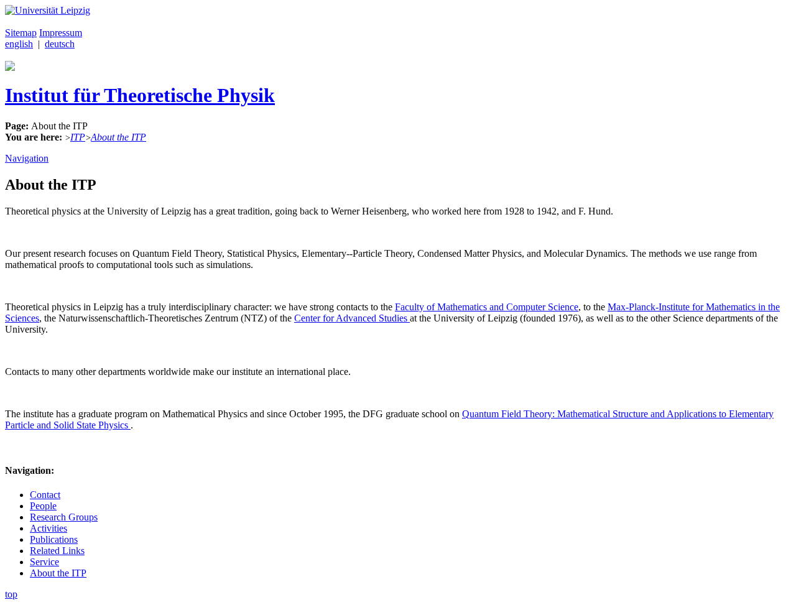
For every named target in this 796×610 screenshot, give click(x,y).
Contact (45, 494)
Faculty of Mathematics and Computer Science (486, 307)
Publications (54, 539)
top (11, 594)
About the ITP (118, 137)
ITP (77, 137)
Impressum (60, 32)
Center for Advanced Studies (352, 318)
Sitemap (21, 32)
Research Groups (64, 517)
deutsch (60, 44)
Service (44, 562)
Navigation (27, 158)
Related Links (57, 550)
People (43, 506)
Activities (48, 528)
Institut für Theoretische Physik (140, 95)
